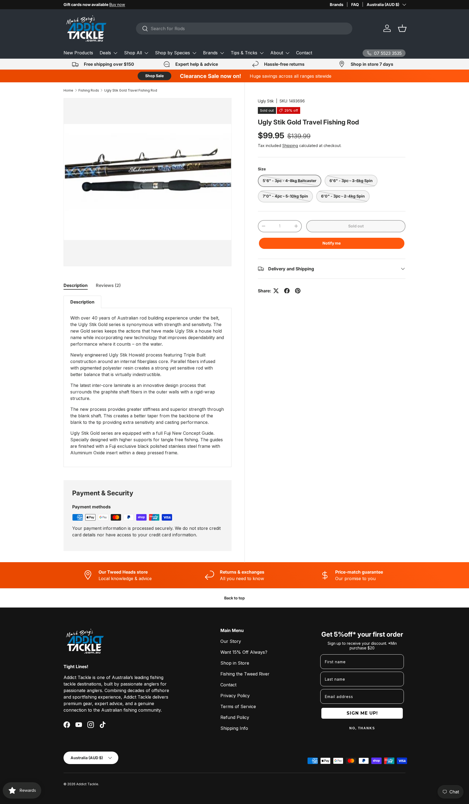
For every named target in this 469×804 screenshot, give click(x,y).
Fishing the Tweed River (245, 674)
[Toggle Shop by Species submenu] (194, 53)
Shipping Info (234, 728)
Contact (304, 52)
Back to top (234, 598)
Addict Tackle (87, 784)
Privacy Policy (235, 695)
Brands (336, 4)
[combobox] (244, 29)
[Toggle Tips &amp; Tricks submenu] (261, 53)
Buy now (117, 4)
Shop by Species (172, 52)
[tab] (76, 285)
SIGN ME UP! (362, 713)
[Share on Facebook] (286, 290)
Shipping (290, 145)
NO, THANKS (362, 728)
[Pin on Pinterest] (297, 290)
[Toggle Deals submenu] (115, 53)
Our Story (230, 641)
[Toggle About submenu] (287, 53)
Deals (105, 52)
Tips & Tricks (244, 52)
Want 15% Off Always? (243, 652)
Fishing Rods (88, 90)
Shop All (133, 52)
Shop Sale (154, 75)
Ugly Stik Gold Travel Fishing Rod (130, 90)
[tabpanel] (148, 381)
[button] (402, 28)
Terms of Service (238, 706)
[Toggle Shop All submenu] (146, 53)
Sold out (356, 226)
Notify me (331, 243)
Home (68, 90)
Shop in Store (234, 663)
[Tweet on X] (276, 290)
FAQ (355, 4)
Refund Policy (234, 717)
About (276, 52)
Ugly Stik (266, 101)
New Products (78, 52)
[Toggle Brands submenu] (222, 53)
